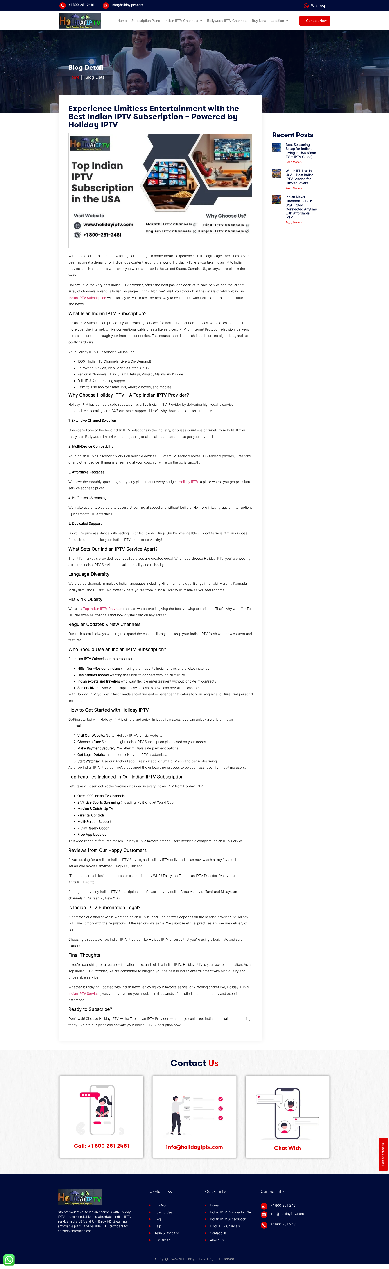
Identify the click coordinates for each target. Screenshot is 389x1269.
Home (122, 21)
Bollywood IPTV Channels (227, 21)
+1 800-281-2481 (81, 5)
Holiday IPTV (188, 482)
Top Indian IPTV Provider (102, 609)
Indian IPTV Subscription (87, 298)
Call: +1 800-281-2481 (101, 1145)
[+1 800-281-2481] (62, 5)
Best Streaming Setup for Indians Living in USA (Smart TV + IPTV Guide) (301, 151)
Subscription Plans (145, 21)
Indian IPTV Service (83, 994)
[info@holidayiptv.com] (106, 5)
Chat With (287, 1148)
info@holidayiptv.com (127, 5)
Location (277, 21)
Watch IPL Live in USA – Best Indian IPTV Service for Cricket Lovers (300, 177)
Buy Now (259, 21)
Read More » (294, 162)
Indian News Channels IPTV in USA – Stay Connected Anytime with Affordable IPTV (301, 207)
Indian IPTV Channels (181, 21)
